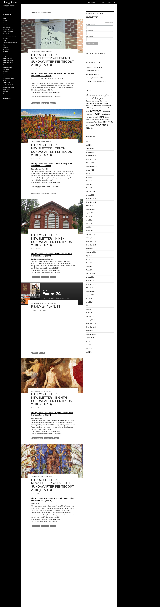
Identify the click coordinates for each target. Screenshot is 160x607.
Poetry (102, 114)
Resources (92, 2)
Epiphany (104, 101)
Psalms (42, 352)
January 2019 (90, 238)
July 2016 (89, 341)
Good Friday (96, 103)
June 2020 (89, 177)
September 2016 (91, 334)
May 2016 (89, 348)
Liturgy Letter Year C (8, 62)
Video (87, 125)
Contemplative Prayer (105, 99)
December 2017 (91, 280)
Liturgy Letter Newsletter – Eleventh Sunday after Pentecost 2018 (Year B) (52, 60)
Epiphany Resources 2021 (94, 78)
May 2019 (89, 223)
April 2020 (89, 184)
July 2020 (89, 173)
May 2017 (89, 305)
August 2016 (90, 337)
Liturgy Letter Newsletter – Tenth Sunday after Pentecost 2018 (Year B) (52, 150)
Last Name (89, 36)
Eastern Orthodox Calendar (10, 42)
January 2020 (90, 195)
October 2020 (90, 163)
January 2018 (90, 277)
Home (109, 2)
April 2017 (89, 309)
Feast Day (89, 103)
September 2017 (91, 291)
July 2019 (89, 216)
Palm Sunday (106, 111)
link (40, 96)
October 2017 (90, 288)
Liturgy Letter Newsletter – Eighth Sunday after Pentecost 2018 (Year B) (52, 399)
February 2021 (90, 148)
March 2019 (89, 231)
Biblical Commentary (8, 31)
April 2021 (89, 145)
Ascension (109, 95)
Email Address (91, 24)
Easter (88, 101)
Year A (97, 124)
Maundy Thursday (108, 108)
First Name (89, 30)
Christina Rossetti (108, 97)
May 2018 (89, 263)
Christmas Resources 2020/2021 (96, 81)
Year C (89, 127)
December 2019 (91, 198)
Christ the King (96, 99)
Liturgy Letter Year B (38, 51)
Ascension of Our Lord (8, 25)
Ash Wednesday (90, 97)
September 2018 (91, 252)
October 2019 (90, 206)
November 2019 (91, 202)
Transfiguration (90, 122)
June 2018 (89, 259)
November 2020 (91, 159)
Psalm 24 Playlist (45, 306)
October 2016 (90, 330)
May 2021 (89, 141)
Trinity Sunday (98, 122)
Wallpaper (91, 125)
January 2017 (90, 320)
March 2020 (89, 188)
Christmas (88, 99)
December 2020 (91, 156)
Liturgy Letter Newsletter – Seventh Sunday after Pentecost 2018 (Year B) (52, 485)
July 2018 (89, 255)
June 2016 (89, 345)
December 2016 (91, 323)
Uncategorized (6, 93)
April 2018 (89, 266)
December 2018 (91, 241)
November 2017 (91, 284)
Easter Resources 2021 (93, 71)
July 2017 (89, 298)
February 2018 (90, 273)
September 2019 (91, 209)
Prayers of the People (8, 78)
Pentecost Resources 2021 (94, 67)
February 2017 (90, 316)
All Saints (94, 95)
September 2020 (91, 166)
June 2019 (89, 220)
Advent (88, 95)
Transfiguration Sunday (9, 87)
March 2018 (89, 270)
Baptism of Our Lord (98, 97)
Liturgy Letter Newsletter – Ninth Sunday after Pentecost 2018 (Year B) (52, 240)
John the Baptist (37, 438)
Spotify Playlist (36, 303)
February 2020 (90, 191)
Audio (34, 310)
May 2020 (89, 181)
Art (105, 95)
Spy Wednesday (96, 119)
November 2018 (91, 245)
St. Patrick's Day (104, 119)
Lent (87, 108)
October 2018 (90, 248)
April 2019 (89, 227)
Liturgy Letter (10, 2)
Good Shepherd (104, 103)
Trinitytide (49, 51)
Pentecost (89, 114)
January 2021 (90, 152)
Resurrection (88, 119)
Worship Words (6, 98)
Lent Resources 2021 (93, 74)
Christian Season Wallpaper (10, 36)
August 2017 (90, 295)
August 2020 (90, 170)
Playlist (35, 352)
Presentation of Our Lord (91, 117)
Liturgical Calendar (94, 108)
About (102, 2)
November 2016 (91, 327)
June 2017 (89, 302)
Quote (107, 117)
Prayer (107, 114)
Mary (101, 108)
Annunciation (100, 95)
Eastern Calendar (96, 101)
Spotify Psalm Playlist (49, 303)
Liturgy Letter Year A (8, 58)
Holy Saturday (89, 105)
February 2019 (90, 234)
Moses (87, 111)
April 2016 (89, 352)
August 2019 (90, 213)
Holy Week (98, 105)
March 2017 (89, 313)
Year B (53, 103)
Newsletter (36, 103)
